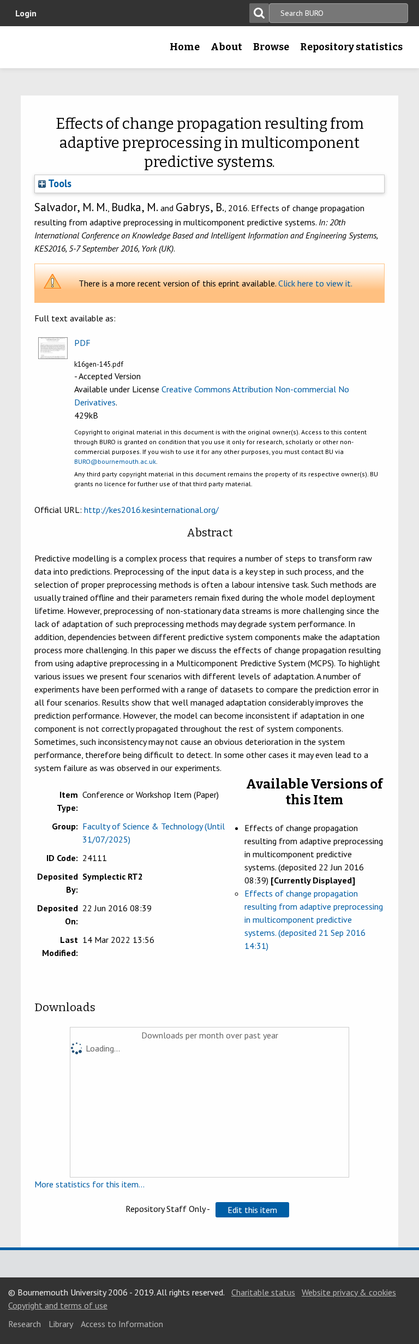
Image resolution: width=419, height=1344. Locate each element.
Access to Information (122, 1323)
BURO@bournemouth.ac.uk (115, 461)
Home (185, 47)
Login (26, 13)
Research (24, 1323)
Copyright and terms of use (57, 1305)
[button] (252, 1209)
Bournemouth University (25, 51)
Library (61, 1323)
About (226, 47)
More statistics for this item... (89, 1184)
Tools (58, 183)
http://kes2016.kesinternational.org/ (151, 509)
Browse (271, 47)
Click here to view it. (315, 283)
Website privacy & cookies (349, 1292)
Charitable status (263, 1292)
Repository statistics (351, 47)
